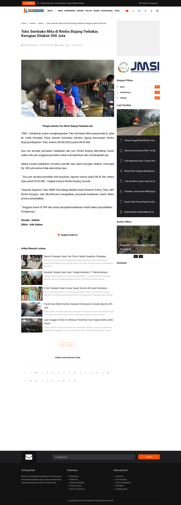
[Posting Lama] (71, 344)
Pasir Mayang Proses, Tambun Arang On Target (145, 161)
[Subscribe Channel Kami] (127, 11)
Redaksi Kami (122, 489)
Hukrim (123, 98)
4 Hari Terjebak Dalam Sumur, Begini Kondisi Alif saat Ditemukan (75, 288)
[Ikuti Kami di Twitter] (139, 11)
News (67, 45)
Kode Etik (73, 479)
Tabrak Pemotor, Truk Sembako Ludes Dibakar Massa (62, 3)
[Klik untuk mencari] (157, 11)
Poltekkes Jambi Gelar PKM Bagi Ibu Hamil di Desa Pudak (149, 191)
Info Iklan (120, 486)
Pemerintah (125, 93)
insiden (61, 45)
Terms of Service (77, 489)
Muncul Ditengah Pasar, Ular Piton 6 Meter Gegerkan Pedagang (75, 256)
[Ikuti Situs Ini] (151, 11)
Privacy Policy (75, 486)
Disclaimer (74, 476)
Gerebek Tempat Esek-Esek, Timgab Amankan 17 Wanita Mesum (76, 272)
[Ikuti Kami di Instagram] (133, 11)
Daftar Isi (120, 476)
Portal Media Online (90, 500)
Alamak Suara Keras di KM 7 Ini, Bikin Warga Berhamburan (150, 150)
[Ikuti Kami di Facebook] (145, 11)
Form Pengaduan (123, 482)
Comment (78, 45)
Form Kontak (121, 479)
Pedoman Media (76, 482)
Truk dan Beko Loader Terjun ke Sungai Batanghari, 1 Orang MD (152, 181)
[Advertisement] (138, 38)
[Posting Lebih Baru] (64, 344)
